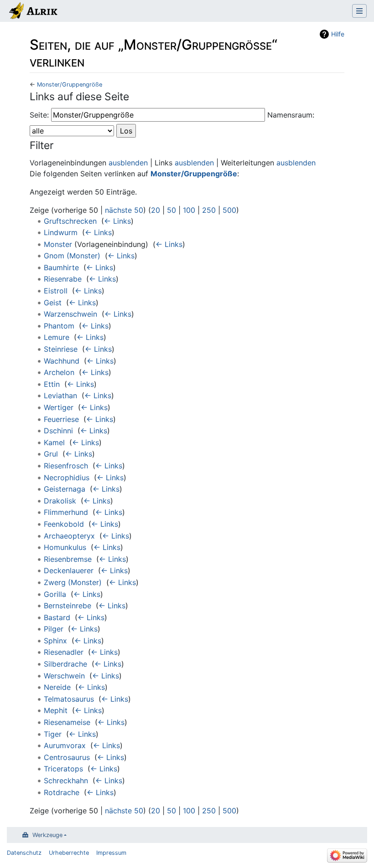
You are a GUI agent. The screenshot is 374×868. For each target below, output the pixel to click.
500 (229, 210)
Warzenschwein (70, 313)
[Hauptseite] (32, 11)
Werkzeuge (47, 835)
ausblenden (128, 162)
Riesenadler (63, 652)
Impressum (111, 852)
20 (155, 210)
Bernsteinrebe (67, 605)
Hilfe (337, 34)
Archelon (59, 372)
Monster (58, 244)
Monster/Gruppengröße (69, 84)
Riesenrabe (63, 278)
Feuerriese (61, 419)
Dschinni (58, 430)
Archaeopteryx (69, 535)
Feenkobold (64, 524)
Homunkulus (65, 547)
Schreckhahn (66, 780)
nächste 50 (124, 210)
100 (189, 210)
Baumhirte (61, 267)
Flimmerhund (66, 512)
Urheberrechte (69, 852)
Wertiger (58, 407)
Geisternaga (64, 488)
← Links (117, 221)
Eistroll (56, 290)
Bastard (57, 617)
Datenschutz (24, 852)
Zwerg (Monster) (73, 582)
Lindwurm (61, 232)
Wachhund (61, 360)
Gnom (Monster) (72, 255)
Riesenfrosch (66, 465)
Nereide (57, 687)
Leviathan (60, 395)
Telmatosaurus (69, 699)
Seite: (39, 114)
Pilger (53, 628)
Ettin (52, 384)
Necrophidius (66, 477)
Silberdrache (65, 663)
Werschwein (64, 675)
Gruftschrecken (70, 221)
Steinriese (61, 349)
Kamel (54, 442)
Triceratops (63, 768)
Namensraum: (290, 114)
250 (209, 210)
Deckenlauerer (69, 570)
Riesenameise (67, 722)
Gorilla (55, 594)
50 (171, 210)
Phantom (59, 325)
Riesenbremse (68, 559)
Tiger (53, 734)
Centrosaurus (67, 757)
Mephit (56, 710)
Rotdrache (61, 792)
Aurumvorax (65, 745)
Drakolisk (60, 500)
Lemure (56, 337)
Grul (51, 453)
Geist (53, 302)
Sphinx (55, 640)
